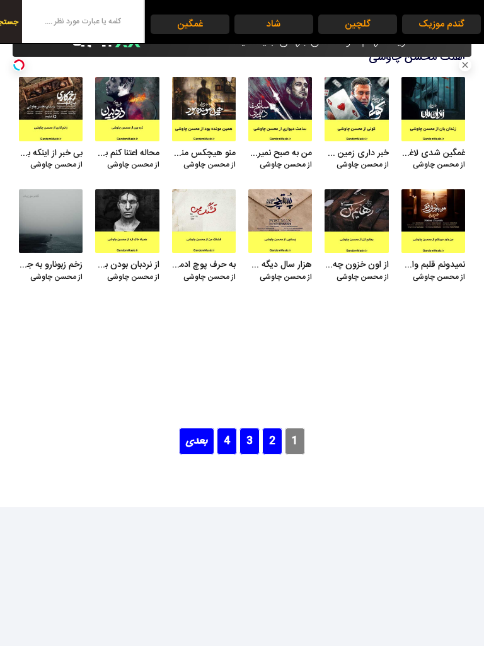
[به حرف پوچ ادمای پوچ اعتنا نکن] (204, 221)
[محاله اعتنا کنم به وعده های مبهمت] (127, 109)
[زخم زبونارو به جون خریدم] (51, 221)
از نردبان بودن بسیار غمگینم (127, 265)
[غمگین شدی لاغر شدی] (433, 109)
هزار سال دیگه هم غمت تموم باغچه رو (280, 265)
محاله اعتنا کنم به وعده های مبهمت (127, 154)
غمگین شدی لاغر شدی (433, 154)
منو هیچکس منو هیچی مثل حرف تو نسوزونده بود (204, 154)
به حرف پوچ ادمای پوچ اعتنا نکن (204, 265)
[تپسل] (19, 65)
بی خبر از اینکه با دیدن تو (51, 154)
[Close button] (465, 65)
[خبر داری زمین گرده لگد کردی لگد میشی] (356, 109)
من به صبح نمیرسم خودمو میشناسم (280, 154)
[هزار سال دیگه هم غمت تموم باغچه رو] (280, 221)
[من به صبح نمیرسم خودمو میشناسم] (280, 109)
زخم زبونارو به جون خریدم (51, 265)
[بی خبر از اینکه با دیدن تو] (51, 109)
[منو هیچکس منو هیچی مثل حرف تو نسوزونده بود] (204, 109)
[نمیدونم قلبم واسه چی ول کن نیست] (433, 221)
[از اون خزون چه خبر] (356, 221)
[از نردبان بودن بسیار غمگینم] (127, 221)
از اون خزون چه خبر (356, 265)
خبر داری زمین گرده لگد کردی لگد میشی (356, 154)
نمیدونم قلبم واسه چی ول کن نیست (433, 265)
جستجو (9, 22)
